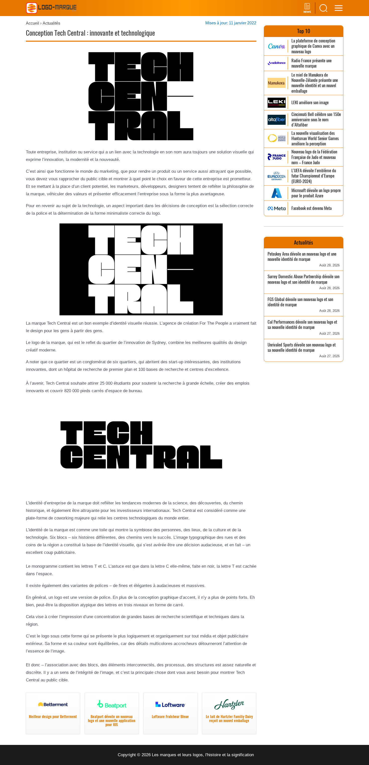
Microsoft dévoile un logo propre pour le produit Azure (316, 193)
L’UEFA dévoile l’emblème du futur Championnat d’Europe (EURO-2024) (313, 176)
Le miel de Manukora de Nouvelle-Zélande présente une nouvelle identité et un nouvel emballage (314, 83)
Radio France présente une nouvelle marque (311, 63)
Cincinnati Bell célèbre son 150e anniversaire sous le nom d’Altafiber (316, 120)
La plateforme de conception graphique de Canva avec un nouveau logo (313, 46)
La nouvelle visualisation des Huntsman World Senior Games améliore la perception (315, 139)
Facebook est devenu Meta (311, 208)
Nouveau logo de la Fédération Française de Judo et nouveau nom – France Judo (314, 157)
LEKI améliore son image (310, 102)
